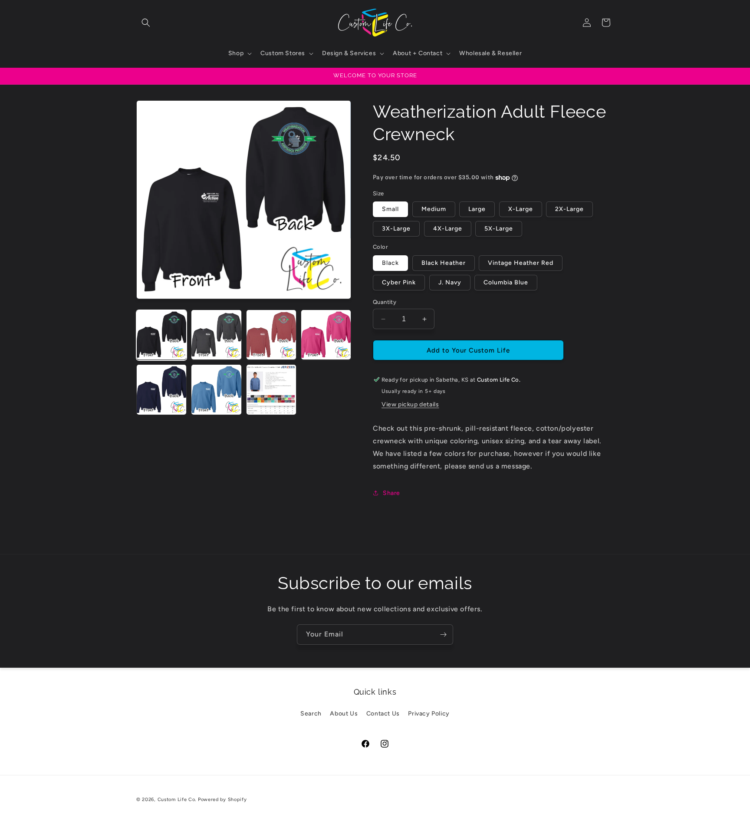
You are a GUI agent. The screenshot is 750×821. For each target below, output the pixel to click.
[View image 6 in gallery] (216, 389)
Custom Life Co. (177, 799)
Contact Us (383, 713)
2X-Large (569, 209)
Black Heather (443, 263)
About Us (344, 713)
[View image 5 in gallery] (161, 389)
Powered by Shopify (222, 799)
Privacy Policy (428, 713)
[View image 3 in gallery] (271, 335)
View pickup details (410, 404)
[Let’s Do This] (443, 634)
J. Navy (449, 282)
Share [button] (391, 493)
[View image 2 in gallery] (216, 335)
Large (477, 209)
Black (390, 263)
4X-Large (447, 228)
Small (390, 209)
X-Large (520, 209)
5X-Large (498, 228)
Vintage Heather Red (520, 263)
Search (311, 713)
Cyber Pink (399, 282)
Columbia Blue (506, 282)
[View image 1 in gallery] (161, 335)
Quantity (384, 302)
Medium (433, 209)
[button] (145, 22)
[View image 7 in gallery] (271, 389)
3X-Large (396, 228)
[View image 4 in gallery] (326, 335)
